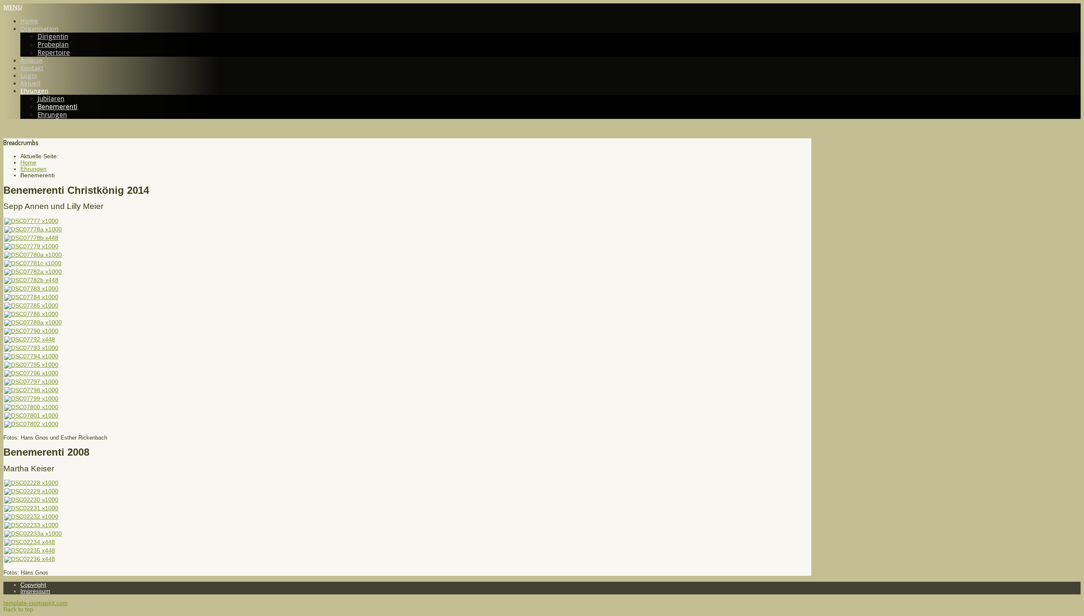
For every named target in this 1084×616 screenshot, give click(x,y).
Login (28, 76)
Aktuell (30, 83)
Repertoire (53, 53)
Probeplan (53, 45)
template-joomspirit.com (35, 603)
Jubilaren (50, 99)
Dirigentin (52, 37)
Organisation (39, 29)
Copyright (33, 585)
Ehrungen (34, 91)
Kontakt (32, 68)
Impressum (35, 591)
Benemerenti (57, 107)
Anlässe (31, 60)
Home (29, 21)
